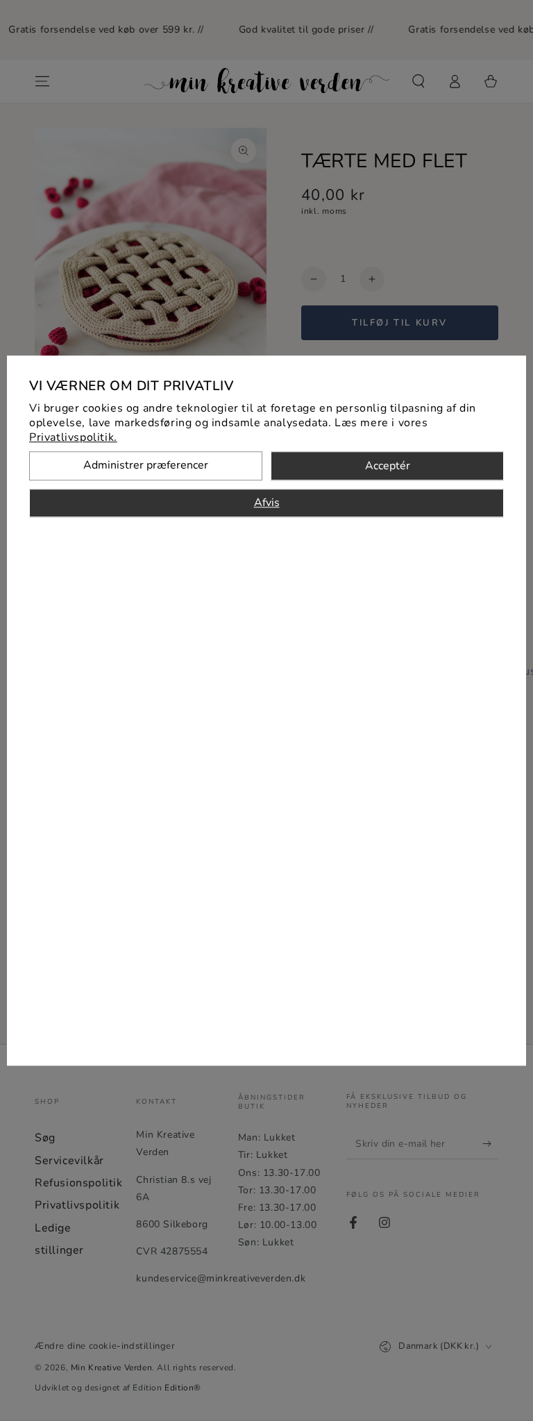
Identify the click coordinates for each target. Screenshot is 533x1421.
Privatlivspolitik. (73, 437)
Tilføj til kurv (400, 323)
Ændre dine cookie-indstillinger (105, 1346)
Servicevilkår (69, 1160)
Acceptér (387, 465)
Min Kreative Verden (111, 1367)
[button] (418, 81)
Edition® (182, 1387)
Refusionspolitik (79, 1183)
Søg (45, 1137)
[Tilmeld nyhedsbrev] (490, 1143)
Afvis (267, 502)
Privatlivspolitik (77, 1205)
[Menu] (42, 81)
